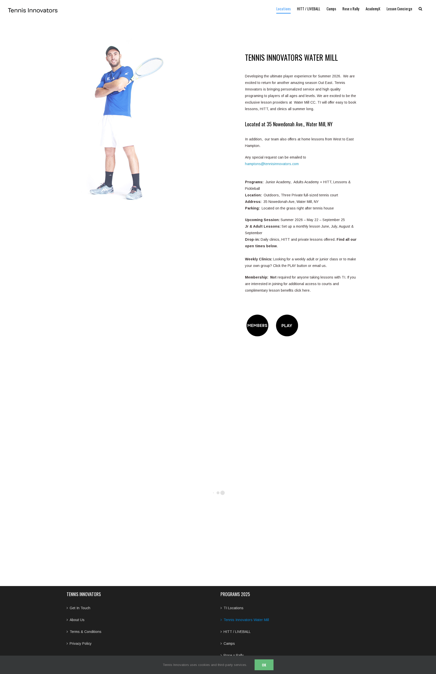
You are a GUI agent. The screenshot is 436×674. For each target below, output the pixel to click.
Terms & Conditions (85, 632)
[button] (420, 9)
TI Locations (233, 608)
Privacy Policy (81, 643)
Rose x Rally (234, 655)
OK (264, 664)
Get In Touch (80, 608)
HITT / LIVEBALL (237, 632)
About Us (77, 620)
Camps (229, 643)
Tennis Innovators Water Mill (246, 620)
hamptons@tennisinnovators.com (272, 164)
